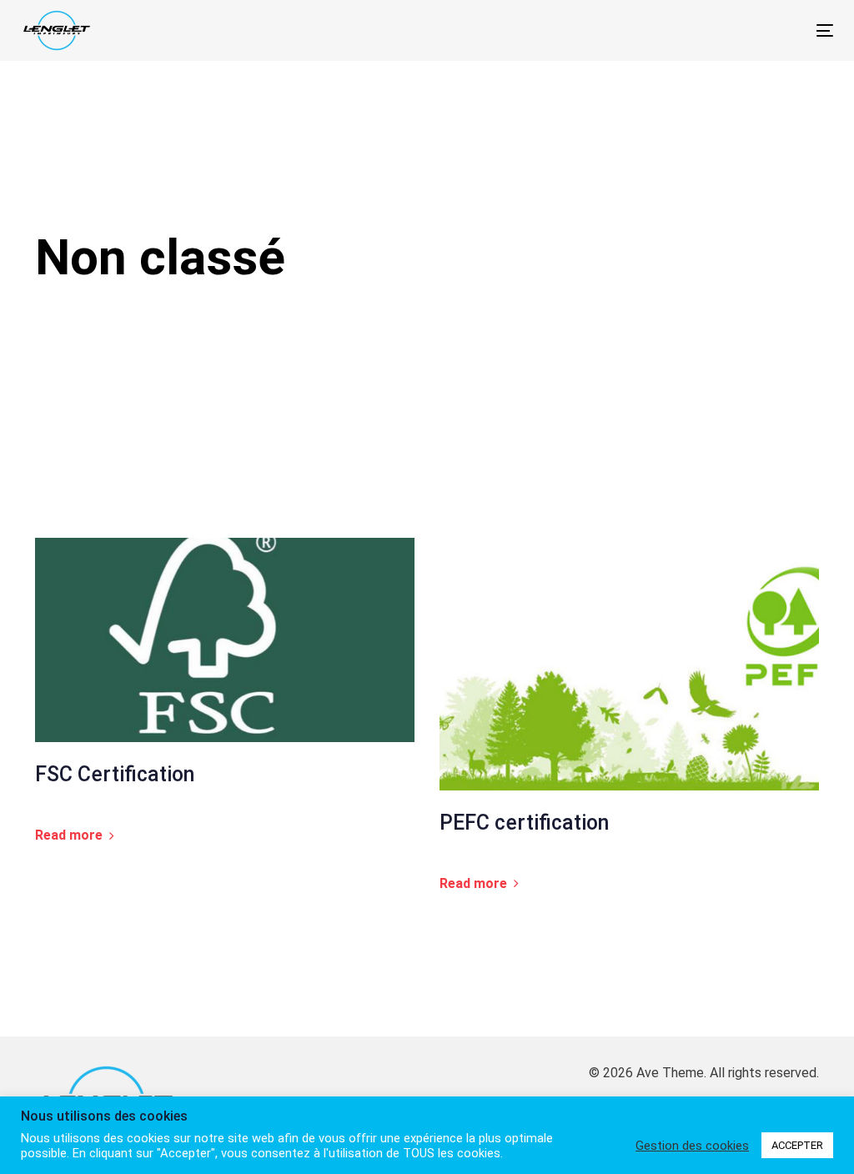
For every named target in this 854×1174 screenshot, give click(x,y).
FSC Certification (114, 774)
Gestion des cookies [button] (692, 1145)
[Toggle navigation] (697, 30)
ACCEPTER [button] (797, 1145)
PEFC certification (524, 822)
